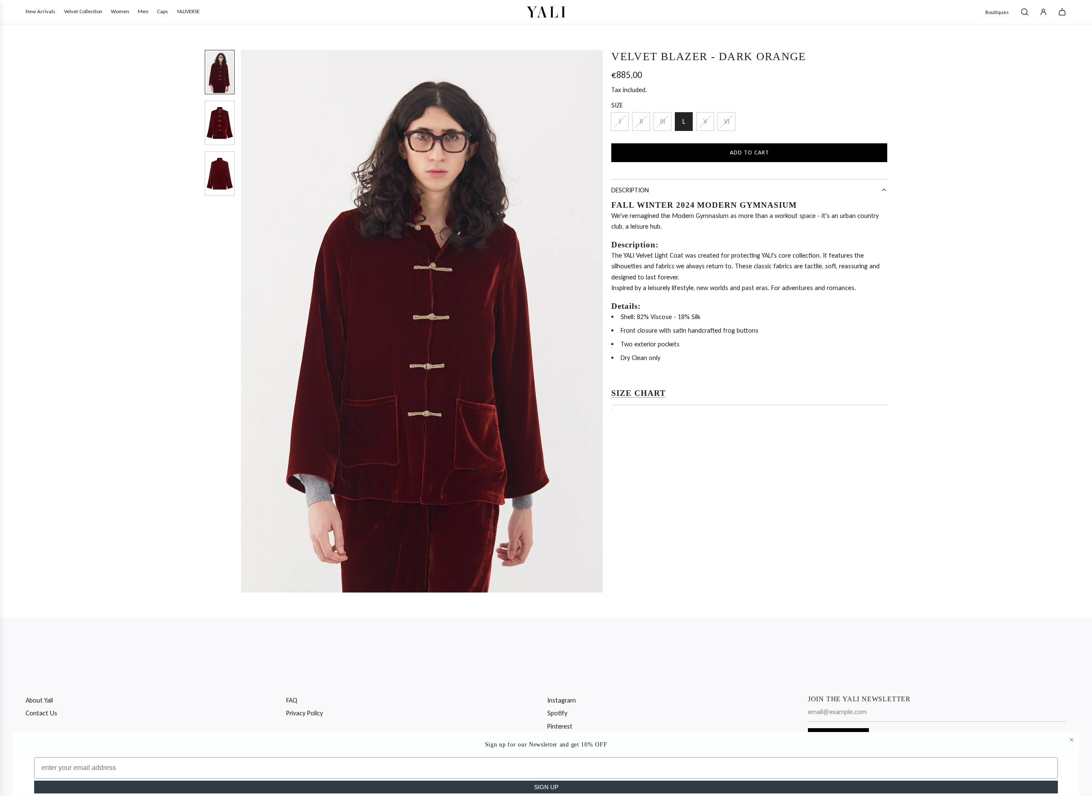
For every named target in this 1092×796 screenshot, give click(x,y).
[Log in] (1043, 12)
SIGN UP (546, 787)
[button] (248, 321)
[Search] (1024, 12)
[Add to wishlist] (612, 410)
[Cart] (1062, 12)
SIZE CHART (638, 393)
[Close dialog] (1071, 739)
